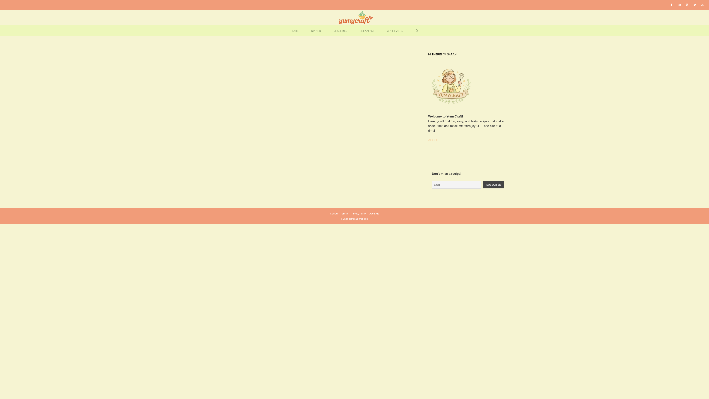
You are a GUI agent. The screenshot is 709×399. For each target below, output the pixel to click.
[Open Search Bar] (416, 30)
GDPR (345, 213)
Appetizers (395, 30)
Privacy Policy (359, 213)
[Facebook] (671, 5)
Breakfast (367, 30)
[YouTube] (702, 5)
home (295, 30)
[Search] (249, 82)
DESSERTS (340, 30)
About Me (374, 213)
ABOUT (433, 140)
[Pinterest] (687, 5)
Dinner (316, 30)
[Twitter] (695, 5)
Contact (334, 213)
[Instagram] (679, 5)
